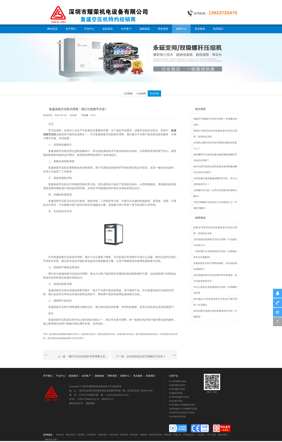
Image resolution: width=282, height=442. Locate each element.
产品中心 (89, 28)
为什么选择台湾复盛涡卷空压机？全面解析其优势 (215, 290)
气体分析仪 (114, 435)
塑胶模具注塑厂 (51, 439)
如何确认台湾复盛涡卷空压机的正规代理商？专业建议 (215, 302)
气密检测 (143, 435)
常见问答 (154, 93)
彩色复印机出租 (155, 435)
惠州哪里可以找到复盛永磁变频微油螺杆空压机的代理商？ (215, 157)
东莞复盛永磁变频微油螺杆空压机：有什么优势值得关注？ (215, 181)
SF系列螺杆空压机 (177, 389)
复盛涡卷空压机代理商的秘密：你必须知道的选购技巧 (215, 266)
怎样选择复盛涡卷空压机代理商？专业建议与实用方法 (215, 242)
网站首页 (52, 28)
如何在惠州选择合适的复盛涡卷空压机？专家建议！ (215, 314)
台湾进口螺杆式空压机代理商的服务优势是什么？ (215, 145)
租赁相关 (107, 28)
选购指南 (144, 28)
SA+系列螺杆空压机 (177, 381)
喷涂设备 (60, 435)
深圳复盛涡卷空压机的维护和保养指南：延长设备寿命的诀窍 (215, 278)
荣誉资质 (163, 28)
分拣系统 (81, 435)
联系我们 (218, 28)
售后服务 (200, 28)
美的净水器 (70, 435)
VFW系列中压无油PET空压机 (182, 412)
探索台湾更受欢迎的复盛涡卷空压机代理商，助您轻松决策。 (215, 133)
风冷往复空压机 (176, 401)
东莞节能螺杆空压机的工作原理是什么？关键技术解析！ (215, 205)
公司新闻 (128, 93)
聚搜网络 (90, 403)
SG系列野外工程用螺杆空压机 (182, 405)
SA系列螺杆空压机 (177, 385)
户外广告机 (211, 435)
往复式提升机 (189, 435)
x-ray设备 (200, 435)
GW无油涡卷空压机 (177, 416)
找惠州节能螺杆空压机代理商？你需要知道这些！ (215, 121)
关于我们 (71, 28)
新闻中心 (181, 28)
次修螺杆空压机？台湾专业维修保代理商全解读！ (215, 193)
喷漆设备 (168, 435)
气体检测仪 (102, 435)
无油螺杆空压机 (176, 393)
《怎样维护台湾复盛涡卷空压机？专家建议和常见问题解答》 (215, 254)
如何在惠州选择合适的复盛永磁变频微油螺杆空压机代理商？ (215, 169)
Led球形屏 (91, 435)
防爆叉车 (177, 435)
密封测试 (124, 435)
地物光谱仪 (222, 435)
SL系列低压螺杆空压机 (179, 397)
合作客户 (126, 28)
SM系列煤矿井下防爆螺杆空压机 (183, 409)
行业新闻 (141, 93)
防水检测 (134, 435)
